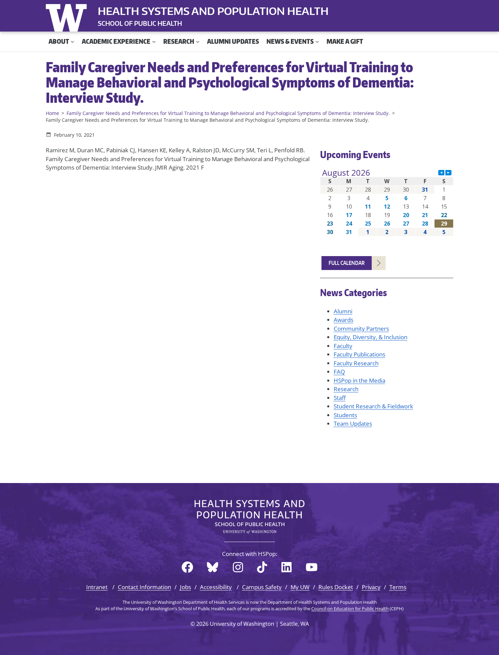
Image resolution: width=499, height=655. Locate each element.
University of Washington (68, 16)
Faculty (343, 346)
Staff (340, 398)
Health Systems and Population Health (213, 10)
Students (345, 415)
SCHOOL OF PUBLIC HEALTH (140, 23)
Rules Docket (335, 587)
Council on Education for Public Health (350, 608)
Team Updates (353, 423)
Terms (397, 587)
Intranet (97, 587)
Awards (343, 320)
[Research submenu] (198, 41)
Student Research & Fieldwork (373, 406)
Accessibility (216, 587)
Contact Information (144, 587)
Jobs (185, 587)
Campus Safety (262, 587)
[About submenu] (72, 41)
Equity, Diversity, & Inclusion (370, 337)
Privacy (371, 587)
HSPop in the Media (359, 380)
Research (346, 389)
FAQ (339, 371)
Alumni (343, 311)
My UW (300, 587)
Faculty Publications (359, 354)
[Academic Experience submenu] (154, 41)
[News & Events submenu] (317, 41)
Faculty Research (356, 363)
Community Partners (361, 328)
